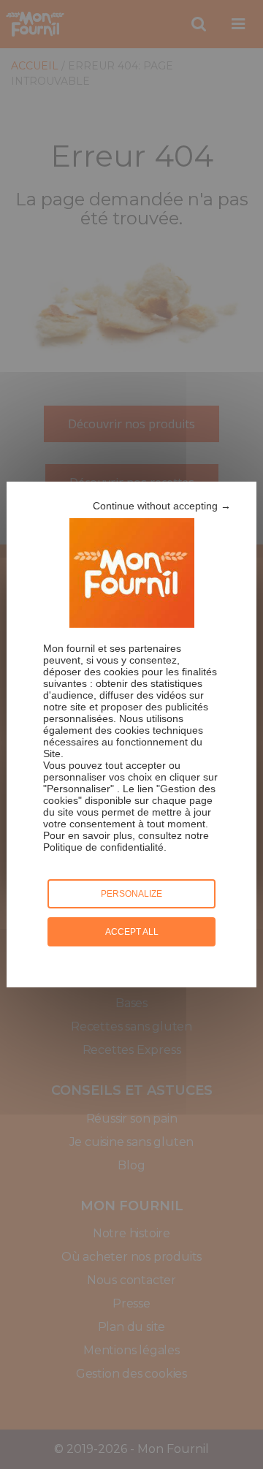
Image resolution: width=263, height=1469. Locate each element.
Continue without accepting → (162, 506)
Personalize (131, 894)
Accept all (132, 932)
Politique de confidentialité (103, 847)
